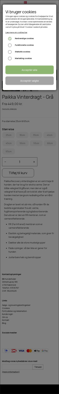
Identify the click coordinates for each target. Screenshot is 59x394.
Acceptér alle (29, 70)
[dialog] (29, 197)
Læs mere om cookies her (16, 32)
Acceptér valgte (29, 80)
